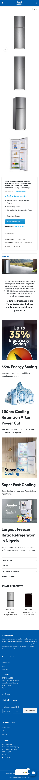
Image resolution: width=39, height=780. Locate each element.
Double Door (18, 242)
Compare (10, 233)
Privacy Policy (26, 777)
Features (5, 256)
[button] (33, 773)
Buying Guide (6, 662)
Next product (36, 9)
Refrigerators (28, 242)
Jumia (17, 226)
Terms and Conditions (15, 777)
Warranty (4, 669)
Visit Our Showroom (13, 222)
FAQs (3, 666)
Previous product (32, 9)
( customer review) (20, 196)
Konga (22, 226)
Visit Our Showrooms (10, 571)
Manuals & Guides (8, 576)
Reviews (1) (6, 565)
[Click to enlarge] (5, 49)
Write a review (21, 192)
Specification (7, 560)
